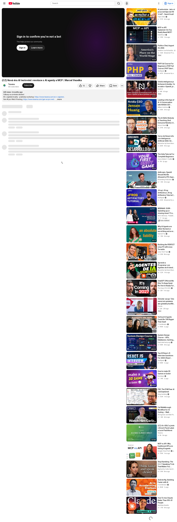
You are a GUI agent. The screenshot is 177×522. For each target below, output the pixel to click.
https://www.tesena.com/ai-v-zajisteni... (50, 97)
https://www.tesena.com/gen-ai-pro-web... (39, 99)
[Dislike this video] (90, 85)
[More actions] (122, 85)
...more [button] (59, 99)
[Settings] (158, 3)
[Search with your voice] (126, 3)
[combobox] (83, 3)
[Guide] (4, 3)
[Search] (118, 3)
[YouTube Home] (14, 3)
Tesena (11, 84)
